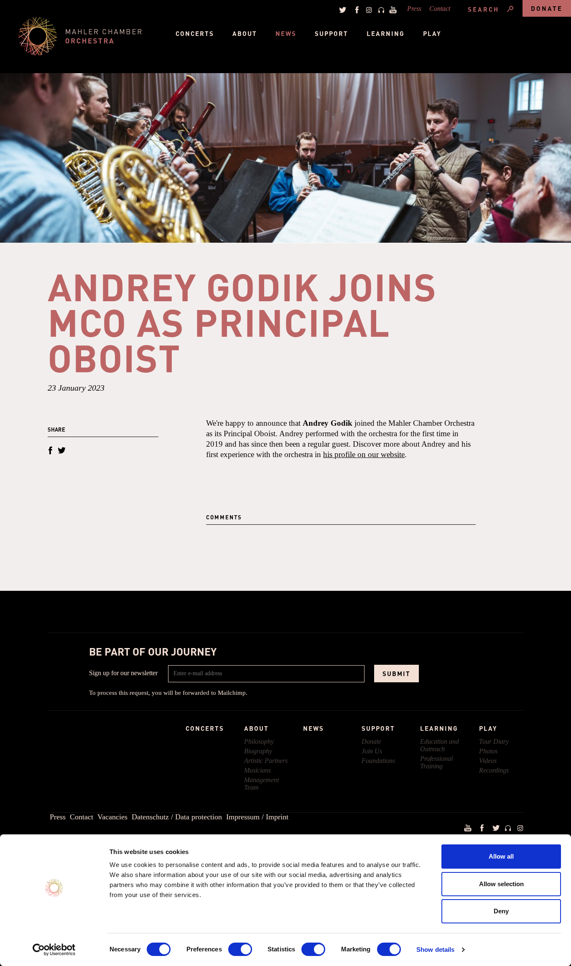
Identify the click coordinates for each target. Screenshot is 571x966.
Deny (501, 911)
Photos (488, 751)
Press (414, 8)
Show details (435, 949)
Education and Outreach (439, 745)
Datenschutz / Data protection (177, 817)
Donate (547, 8)
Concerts (195, 33)
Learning (386, 33)
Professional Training (436, 762)
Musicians (257, 770)
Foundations (378, 760)
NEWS (313, 728)
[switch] (240, 949)
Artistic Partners (266, 760)
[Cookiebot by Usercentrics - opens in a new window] (54, 949)
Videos (488, 760)
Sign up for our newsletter (123, 672)
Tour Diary (494, 741)
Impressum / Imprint (257, 817)
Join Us (372, 751)
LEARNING (439, 728)
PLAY (488, 728)
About (244, 33)
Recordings (494, 770)
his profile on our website (364, 454)
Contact (439, 8)
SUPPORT (378, 728)
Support (331, 33)
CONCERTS (205, 728)
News (285, 33)
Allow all (501, 856)
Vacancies (112, 817)
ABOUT (256, 728)
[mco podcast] (380, 9)
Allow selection (501, 883)
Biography (258, 751)
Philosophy (259, 741)
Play (432, 33)
